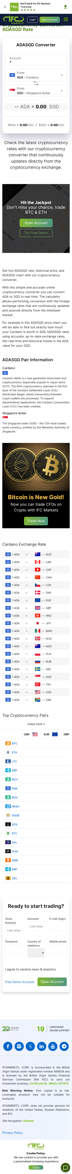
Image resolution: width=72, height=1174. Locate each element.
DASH (15, 806)
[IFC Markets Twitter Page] (30, 1046)
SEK (48, 669)
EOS (14, 824)
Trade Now (36, 521)
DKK (48, 592)
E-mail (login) (58, 918)
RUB (48, 661)
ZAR (48, 699)
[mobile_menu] (66, 19)
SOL (14, 842)
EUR (48, 600)
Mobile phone (58, 941)
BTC (14, 743)
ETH (14, 752)
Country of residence (34, 943)
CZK (48, 585)
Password (11, 941)
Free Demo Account (19, 982)
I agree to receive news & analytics (30, 969)
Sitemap (28, 1120)
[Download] (65, 7)
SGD (48, 676)
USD (48, 692)
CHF (48, 569)
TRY (48, 684)
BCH (14, 779)
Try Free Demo (36, 233)
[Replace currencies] (36, 83)
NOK (49, 638)
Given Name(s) (10, 920)
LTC (14, 761)
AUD (48, 554)
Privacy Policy (12, 1133)
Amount (15, 58)
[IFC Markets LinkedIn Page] (41, 1046)
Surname (33, 918)
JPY (48, 623)
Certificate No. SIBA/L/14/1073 (49, 1083)
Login (33, 19)
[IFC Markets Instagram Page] (19, 1046)
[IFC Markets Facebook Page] (7, 1046)
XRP (14, 770)
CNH (49, 577)
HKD (48, 615)
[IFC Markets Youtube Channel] (52, 1046)
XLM (15, 851)
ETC (14, 833)
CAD (48, 562)
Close (35, 1167)
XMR (15, 860)
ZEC (14, 878)
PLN (48, 653)
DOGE (15, 815)
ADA (14, 788)
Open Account (49, 19)
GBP (48, 608)
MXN (49, 631)
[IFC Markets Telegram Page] (64, 1046)
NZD (49, 646)
